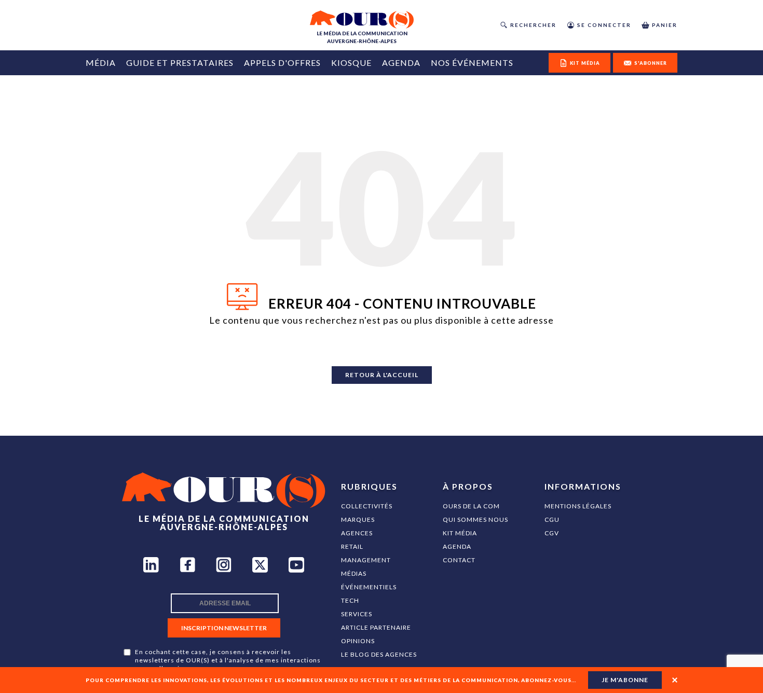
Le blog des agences (379, 654)
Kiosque (351, 62)
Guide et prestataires (180, 62)
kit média (585, 63)
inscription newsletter (224, 628)
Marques (358, 519)
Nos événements (472, 62)
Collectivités (366, 506)
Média (101, 62)
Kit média (460, 533)
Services (356, 614)
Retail (352, 546)
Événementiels (369, 587)
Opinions (358, 641)
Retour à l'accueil (381, 375)
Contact (459, 560)
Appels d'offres (282, 62)
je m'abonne (625, 680)
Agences (357, 533)
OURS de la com (471, 506)
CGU (552, 519)
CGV (551, 533)
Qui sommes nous (475, 519)
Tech (350, 600)
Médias (353, 573)
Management (366, 560)
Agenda (401, 62)
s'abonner (650, 63)
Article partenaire (376, 627)
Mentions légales (577, 506)
